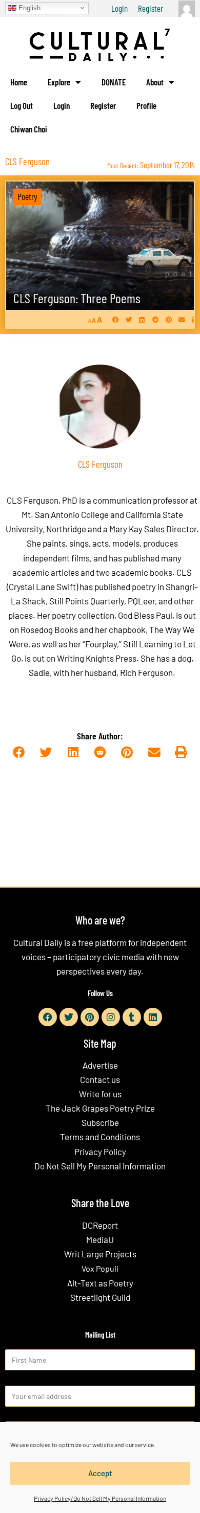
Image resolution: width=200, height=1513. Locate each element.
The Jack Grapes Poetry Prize (100, 1108)
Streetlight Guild (100, 1297)
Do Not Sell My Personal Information (100, 1166)
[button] (116, 319)
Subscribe (100, 1122)
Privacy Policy (100, 1151)
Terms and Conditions (100, 1137)
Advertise (100, 1065)
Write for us (100, 1094)
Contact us (100, 1079)
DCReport (100, 1225)
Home (18, 82)
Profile (146, 105)
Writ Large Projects (100, 1254)
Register (150, 8)
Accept (100, 1473)
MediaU (100, 1239)
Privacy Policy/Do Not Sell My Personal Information (100, 1498)
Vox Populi (100, 1268)
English (28, 7)
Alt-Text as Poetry (100, 1283)
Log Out (21, 105)
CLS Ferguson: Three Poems (77, 298)
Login (119, 8)
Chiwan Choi (28, 129)
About (155, 82)
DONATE (114, 82)
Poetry (27, 196)
